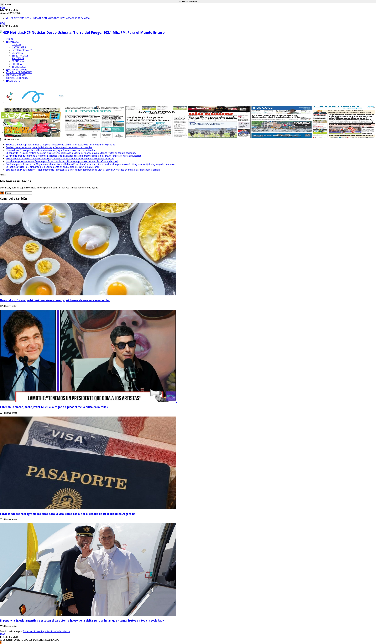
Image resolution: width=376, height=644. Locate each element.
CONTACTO (14, 80)
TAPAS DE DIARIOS (18, 78)
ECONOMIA (18, 61)
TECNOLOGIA (19, 66)
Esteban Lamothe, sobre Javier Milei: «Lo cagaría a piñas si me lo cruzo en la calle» (49, 147)
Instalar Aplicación (189, 1)
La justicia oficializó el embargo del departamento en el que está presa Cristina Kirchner (52, 167)
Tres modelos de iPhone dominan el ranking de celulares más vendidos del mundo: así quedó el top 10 (60, 158)
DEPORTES (17, 53)
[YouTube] (4, 7)
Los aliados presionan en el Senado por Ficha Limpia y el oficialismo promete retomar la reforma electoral (62, 161)
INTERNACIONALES (22, 50)
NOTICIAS (13, 41)
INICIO (9, 39)
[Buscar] (2, 4)
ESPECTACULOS (20, 55)
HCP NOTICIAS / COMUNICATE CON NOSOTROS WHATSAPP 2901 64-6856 (49, 18)
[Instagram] (2, 7)
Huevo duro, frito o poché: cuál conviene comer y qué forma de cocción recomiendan (50, 150)
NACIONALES (19, 47)
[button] (372, 122)
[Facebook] (0, 7)
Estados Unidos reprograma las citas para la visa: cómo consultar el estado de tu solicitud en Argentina (60, 144)
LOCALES (16, 44)
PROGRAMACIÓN (17, 75)
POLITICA (17, 64)
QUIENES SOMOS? (17, 69)
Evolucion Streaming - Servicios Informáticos (46, 631)
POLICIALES (18, 58)
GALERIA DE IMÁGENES (20, 72)
